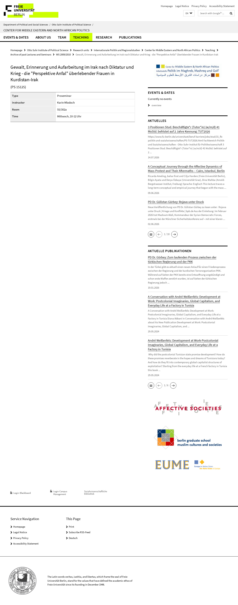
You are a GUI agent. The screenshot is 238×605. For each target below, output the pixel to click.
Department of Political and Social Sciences (26, 24)
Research (104, 37)
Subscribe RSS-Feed (79, 532)
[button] (188, 13)
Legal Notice (182, 6)
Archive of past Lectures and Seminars (30, 54)
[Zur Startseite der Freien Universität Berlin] (29, 10)
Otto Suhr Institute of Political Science (72, 24)
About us (43, 37)
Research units (81, 50)
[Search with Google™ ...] (231, 13)
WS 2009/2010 (63, 54)
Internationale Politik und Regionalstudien (117, 50)
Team (62, 37)
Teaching (81, 37)
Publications (130, 37)
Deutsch (73, 538)
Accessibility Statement (222, 6)
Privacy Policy (199, 6)
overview (156, 105)
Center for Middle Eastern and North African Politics (46, 30)
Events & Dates (16, 37)
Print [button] (71, 526)
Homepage (167, 6)
